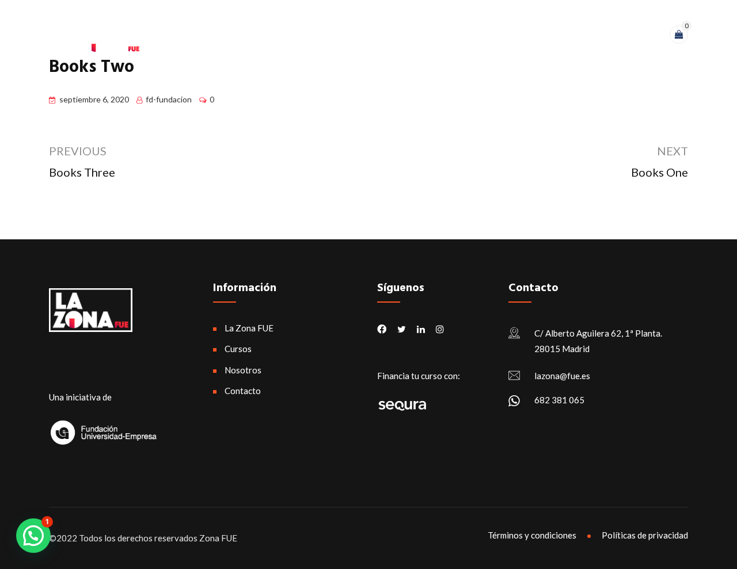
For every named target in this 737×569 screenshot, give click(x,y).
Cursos (469, 37)
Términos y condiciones (532, 535)
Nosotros (527, 37)
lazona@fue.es (562, 376)
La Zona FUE (408, 37)
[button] (33, 535)
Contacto (590, 37)
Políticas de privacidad (645, 535)
